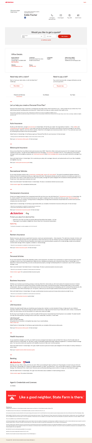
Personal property (73, 198)
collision (75, 126)
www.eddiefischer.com (17, 66)
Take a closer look (14, 322)
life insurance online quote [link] (21, 327)
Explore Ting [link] (13, 223)
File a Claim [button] (17, 86)
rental (20, 128)
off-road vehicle (51, 174)
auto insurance (31, 126)
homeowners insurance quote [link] (22, 209)
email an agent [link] (17, 184)
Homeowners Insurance (65, 196)
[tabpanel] (46, 60)
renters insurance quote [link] (21, 247)
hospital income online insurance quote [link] (25, 349)
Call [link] (11, 184)
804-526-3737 (32, 66)
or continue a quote (46, 40)
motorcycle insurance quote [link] (22, 162)
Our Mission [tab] (46, 94)
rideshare (27, 128)
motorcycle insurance (39, 154)
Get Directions (15, 62)
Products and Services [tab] (19, 94)
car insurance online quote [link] (21, 139)
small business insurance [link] (21, 296)
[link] (60, 19)
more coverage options (53, 154)
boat (45, 174)
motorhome (32, 174)
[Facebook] (25, 17)
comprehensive (14, 128)
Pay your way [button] (60, 86)
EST (73, 57)
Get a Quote (64, 36)
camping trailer (39, 174)
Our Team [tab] (72, 94)
